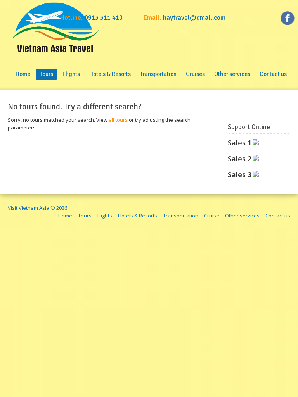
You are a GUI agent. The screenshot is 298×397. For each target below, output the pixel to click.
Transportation (180, 215)
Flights (104, 215)
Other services (242, 215)
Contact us (277, 215)
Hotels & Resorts (137, 215)
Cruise (211, 215)
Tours (85, 215)
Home (65, 215)
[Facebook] (287, 19)
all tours (118, 119)
